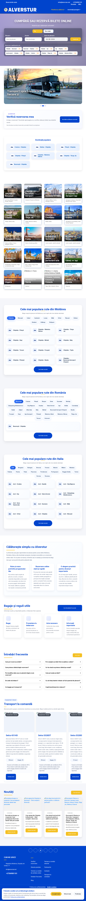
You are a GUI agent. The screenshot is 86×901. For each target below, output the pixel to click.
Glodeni (34, 322)
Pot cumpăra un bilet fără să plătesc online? (59, 662)
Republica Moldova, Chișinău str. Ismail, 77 (14, 864)
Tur (35, 31)
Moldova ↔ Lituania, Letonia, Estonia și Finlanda (52, 278)
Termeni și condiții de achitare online (36, 872)
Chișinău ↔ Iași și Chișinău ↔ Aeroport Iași (73, 193)
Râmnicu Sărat (49, 414)
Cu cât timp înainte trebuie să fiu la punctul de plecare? (63, 680)
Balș (37, 410)
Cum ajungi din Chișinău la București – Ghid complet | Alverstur (33, 817)
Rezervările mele (11, 2)
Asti (13, 467)
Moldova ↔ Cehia (30, 259)
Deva (51, 401)
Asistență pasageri (74, 9)
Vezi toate (77, 655)
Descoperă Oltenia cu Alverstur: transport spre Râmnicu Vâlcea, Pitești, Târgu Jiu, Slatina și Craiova (73, 819)
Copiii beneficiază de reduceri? (55, 687)
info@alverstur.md (64, 2)
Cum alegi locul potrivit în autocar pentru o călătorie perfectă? (53, 817)
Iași (59, 405)
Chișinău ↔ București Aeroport (30, 193)
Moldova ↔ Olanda (10, 259)
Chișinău (11, 318)
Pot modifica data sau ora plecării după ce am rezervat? (19, 674)
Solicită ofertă (11, 776)
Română (73, 4)
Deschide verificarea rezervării (69, 119)
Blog (32, 880)
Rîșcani (67, 318)
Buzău (73, 410)
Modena (72, 467)
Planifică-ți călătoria (57, 9)
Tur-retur (48, 31)
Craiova (28, 401)
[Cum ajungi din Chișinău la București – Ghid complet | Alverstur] (33, 804)
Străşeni (51, 322)
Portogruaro (54, 472)
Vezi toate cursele (43, 369)
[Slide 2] (42, 105)
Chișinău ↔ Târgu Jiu (30, 216)
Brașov (44, 401)
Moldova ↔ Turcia (30, 281)
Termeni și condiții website (49, 862)
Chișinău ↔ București (10, 195)
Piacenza (33, 472)
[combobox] (13, 39)
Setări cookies (51, 887)
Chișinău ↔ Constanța (50, 216)
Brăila (66, 405)
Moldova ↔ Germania (50, 238)
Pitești (36, 401)
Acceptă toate (56, 894)
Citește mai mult (11, 832)
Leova (45, 318)
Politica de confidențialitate (38, 887)
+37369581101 (77, 2)
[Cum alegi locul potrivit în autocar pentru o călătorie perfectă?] (53, 804)
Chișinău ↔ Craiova (10, 216)
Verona (38, 476)
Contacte (46, 871)
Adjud (20, 410)
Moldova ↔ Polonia (71, 281)
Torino (76, 472)
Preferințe (78, 894)
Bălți (52, 318)
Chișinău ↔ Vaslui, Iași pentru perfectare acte (52, 257)
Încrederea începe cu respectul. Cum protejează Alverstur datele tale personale (12, 818)
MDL (79, 4)
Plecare (7, 35)
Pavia (25, 472)
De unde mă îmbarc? (11, 680)
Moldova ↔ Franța (30, 238)
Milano (64, 467)
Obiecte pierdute (36, 867)
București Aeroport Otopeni (58, 410)
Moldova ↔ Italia (53, 196)
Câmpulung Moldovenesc (15, 405)
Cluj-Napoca (31, 405)
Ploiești (38, 414)
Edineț (75, 318)
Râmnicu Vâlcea (62, 414)
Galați (13, 410)
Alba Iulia (29, 410)
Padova (10, 472)
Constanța (75, 405)
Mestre (55, 467)
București (19, 401)
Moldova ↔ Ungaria (10, 281)
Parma (18, 472)
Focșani (11, 414)
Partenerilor (47, 867)
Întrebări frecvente (36, 876)
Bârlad (44, 410)
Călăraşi (42, 322)
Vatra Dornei (50, 405)
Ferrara (47, 467)
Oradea (41, 405)
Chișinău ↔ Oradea (71, 216)
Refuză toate (67, 894)
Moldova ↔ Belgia (71, 238)
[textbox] (13, 39)
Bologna (29, 467)
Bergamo (20, 467)
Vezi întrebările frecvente (70, 608)
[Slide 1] (40, 105)
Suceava (59, 401)
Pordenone (43, 472)
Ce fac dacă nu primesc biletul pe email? (58, 667)
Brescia (38, 467)
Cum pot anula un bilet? (53, 673)
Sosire (27, 35)
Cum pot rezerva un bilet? (13, 662)
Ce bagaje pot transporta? (13, 687)
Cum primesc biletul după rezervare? (17, 667)
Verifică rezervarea (34, 862)
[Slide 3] (45, 105)
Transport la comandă (47, 875)
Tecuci (38, 418)
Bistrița (68, 401)
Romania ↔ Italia (12, 239)
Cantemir (37, 318)
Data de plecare (49, 35)
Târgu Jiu (74, 414)
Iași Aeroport (28, 414)
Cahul (28, 318)
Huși (19, 414)
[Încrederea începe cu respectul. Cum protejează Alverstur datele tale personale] (13, 804)
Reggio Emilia (66, 472)
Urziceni (47, 418)
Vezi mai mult (76, 792)
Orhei (59, 318)
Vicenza (47, 476)
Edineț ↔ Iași (72, 260)
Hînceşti (20, 318)
